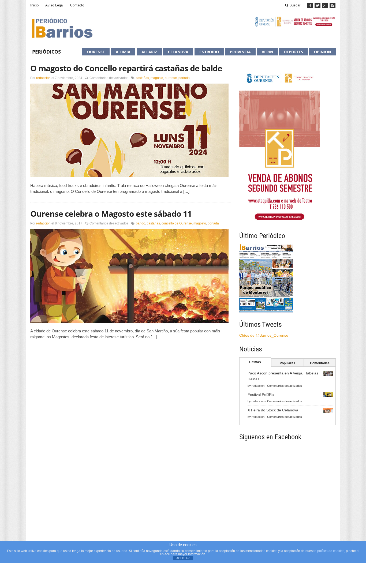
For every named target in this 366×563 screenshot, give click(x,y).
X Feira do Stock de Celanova (273, 410)
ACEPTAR (183, 558)
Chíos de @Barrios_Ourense (263, 335)
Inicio (34, 5)
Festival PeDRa (261, 394)
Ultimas (255, 362)
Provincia (240, 51)
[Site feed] (332, 5)
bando (140, 223)
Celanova (178, 51)
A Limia (123, 51)
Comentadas (320, 363)
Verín (267, 51)
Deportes (293, 51)
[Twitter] (318, 5)
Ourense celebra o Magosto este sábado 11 (111, 213)
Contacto (77, 5)
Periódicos (46, 51)
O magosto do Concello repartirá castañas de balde (126, 68)
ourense (171, 78)
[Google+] (325, 5)
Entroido (209, 51)
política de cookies (330, 551)
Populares (287, 363)
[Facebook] (310, 5)
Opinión (322, 51)
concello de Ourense (177, 223)
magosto (157, 78)
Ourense (96, 51)
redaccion (43, 78)
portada (184, 78)
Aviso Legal (54, 5)
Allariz (149, 51)
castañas (142, 78)
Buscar (294, 5)
